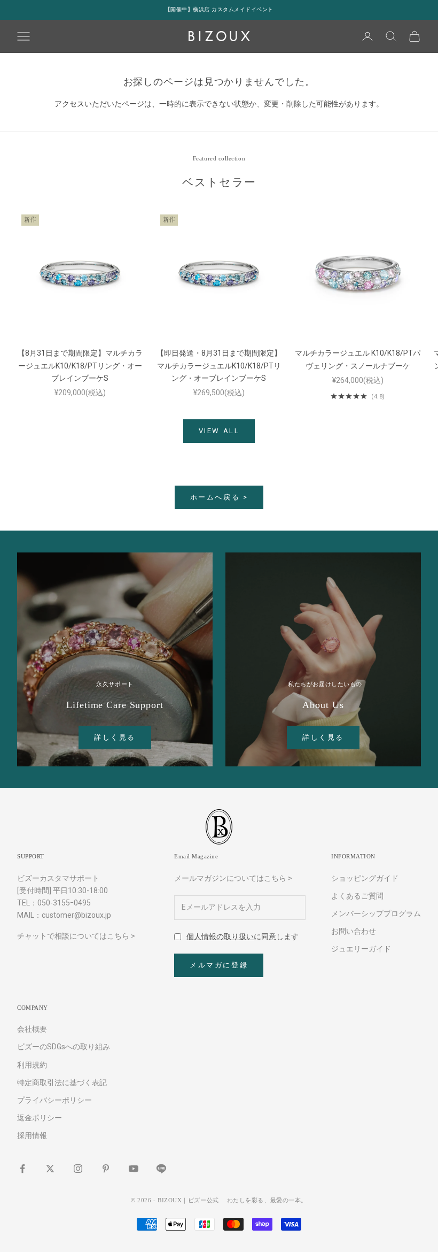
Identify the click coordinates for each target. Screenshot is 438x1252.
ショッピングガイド (364, 878)
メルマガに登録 (219, 965)
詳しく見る (115, 737)
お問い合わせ (353, 931)
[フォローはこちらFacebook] (22, 1168)
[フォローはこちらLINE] (161, 1168)
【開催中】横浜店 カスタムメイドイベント (219, 9)
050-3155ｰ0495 (64, 902)
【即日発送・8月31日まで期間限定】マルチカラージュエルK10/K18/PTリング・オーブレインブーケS (219, 365)
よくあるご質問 (357, 896)
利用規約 (32, 1065)
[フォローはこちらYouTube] (133, 1168)
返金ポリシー (39, 1117)
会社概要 (32, 1029)
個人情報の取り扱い (220, 936)
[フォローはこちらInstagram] (78, 1168)
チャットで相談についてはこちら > (76, 936)
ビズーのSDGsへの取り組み (63, 1046)
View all (219, 431)
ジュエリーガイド (361, 948)
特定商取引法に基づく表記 (62, 1082)
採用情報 (32, 1135)
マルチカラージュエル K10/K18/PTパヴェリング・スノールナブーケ (357, 359)
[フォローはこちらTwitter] (50, 1168)
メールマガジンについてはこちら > (233, 878)
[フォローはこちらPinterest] (105, 1168)
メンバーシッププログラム (376, 913)
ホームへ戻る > (219, 497)
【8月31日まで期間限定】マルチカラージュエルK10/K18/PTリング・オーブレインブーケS (80, 365)
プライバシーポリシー (54, 1100)
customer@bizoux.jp (76, 915)
